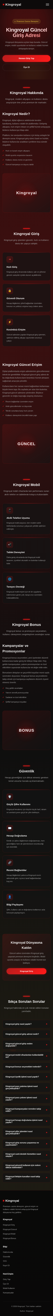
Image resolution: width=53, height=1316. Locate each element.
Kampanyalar (8, 1293)
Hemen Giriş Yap (26, 58)
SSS (5, 1261)
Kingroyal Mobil (9, 1234)
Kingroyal (13, 4)
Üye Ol (26, 67)
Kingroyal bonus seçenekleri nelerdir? (23, 1067)
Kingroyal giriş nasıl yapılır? (19, 1024)
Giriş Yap (6, 1279)
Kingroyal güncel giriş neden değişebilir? (19, 1045)
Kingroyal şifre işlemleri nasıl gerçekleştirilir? (19, 1132)
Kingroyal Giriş (26, 971)
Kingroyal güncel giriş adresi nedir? (22, 1034)
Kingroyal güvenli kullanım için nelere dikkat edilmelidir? (23, 1166)
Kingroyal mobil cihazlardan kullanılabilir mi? (24, 1056)
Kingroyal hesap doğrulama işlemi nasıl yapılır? (24, 1121)
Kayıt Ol (6, 1265)
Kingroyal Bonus (9, 1238)
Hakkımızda (8, 1252)
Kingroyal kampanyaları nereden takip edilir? (23, 1110)
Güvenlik (6, 1257)
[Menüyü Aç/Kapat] (47, 4)
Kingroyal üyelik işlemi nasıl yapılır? (22, 1077)
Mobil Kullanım (9, 1288)
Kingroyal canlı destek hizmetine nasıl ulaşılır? (23, 1155)
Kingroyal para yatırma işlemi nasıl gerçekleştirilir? (22, 1087)
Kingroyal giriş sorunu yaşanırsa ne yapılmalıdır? (22, 1144)
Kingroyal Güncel (10, 1229)
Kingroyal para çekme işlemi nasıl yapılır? (21, 1099)
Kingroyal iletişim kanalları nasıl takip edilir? (23, 1177)
